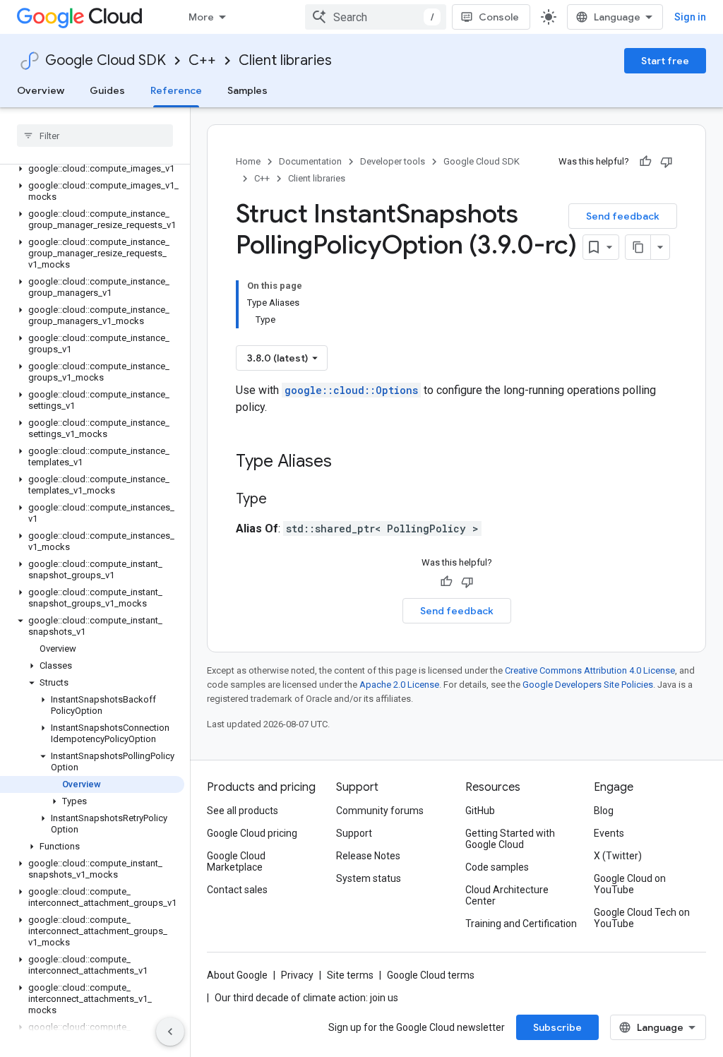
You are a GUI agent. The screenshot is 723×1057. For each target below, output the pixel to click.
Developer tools (392, 161)
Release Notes (368, 855)
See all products (242, 810)
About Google (237, 975)
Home (248, 161)
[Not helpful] (666, 161)
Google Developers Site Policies (587, 684)
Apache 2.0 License (399, 684)
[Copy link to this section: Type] (281, 499)
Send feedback (622, 216)
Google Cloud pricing (252, 833)
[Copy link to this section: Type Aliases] (350, 462)
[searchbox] (95, 135)
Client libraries (285, 60)
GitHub (480, 810)
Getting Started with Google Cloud (510, 839)
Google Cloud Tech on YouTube (642, 918)
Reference (176, 90)
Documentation (310, 161)
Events (609, 833)
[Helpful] (645, 161)
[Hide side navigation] (170, 1031)
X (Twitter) (618, 855)
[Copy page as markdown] (638, 247)
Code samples (497, 867)
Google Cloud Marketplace (236, 861)
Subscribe (557, 1027)
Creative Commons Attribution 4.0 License (590, 670)
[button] (92, 168)
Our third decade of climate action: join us (306, 997)
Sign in (690, 17)
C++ (202, 60)
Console (499, 17)
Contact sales (237, 889)
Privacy (297, 975)
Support (354, 833)
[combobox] (375, 17)
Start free (665, 60)
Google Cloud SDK (105, 60)
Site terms (350, 975)
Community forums (380, 810)
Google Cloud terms (430, 975)
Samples (247, 90)
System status (368, 878)
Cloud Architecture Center (507, 895)
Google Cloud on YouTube (630, 884)
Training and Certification (521, 923)
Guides (107, 90)
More (201, 17)
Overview (40, 90)
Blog (604, 810)
